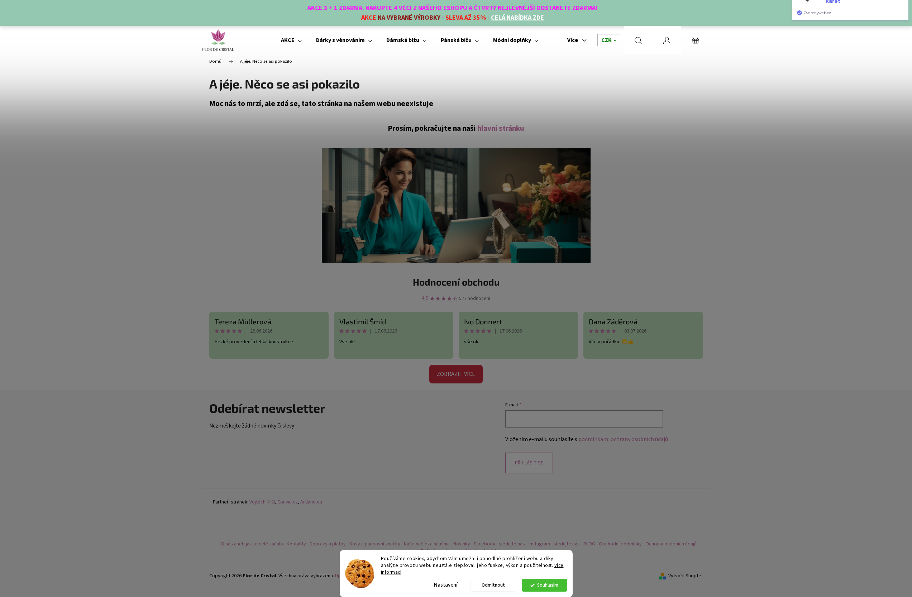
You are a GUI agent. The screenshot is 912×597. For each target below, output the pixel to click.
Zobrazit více (456, 374)
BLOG (589, 544)
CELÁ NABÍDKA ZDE (517, 17)
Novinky (461, 544)
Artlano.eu (311, 502)
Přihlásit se (529, 463)
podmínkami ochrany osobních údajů (623, 439)
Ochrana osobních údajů (671, 544)
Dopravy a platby (328, 544)
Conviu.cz (287, 502)
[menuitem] (291, 40)
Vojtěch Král (262, 502)
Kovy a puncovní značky (374, 544)
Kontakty (296, 544)
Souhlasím (547, 585)
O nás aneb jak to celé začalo (252, 544)
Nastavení (446, 585)
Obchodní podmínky (620, 544)
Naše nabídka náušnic (427, 544)
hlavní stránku (500, 128)
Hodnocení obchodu (456, 281)
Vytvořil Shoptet (685, 576)
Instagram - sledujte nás (554, 544)
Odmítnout (493, 585)
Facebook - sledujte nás (499, 544)
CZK (607, 40)
